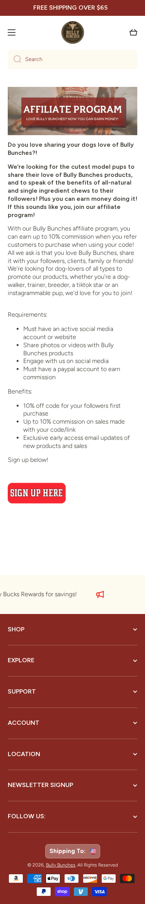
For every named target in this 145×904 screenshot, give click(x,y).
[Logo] (72, 32)
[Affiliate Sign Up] (72, 493)
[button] (133, 32)
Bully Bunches (60, 865)
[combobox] (72, 59)
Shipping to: (69, 851)
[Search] (14, 59)
